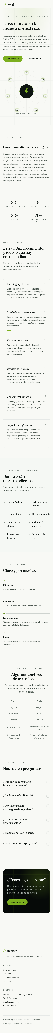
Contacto (7, 981)
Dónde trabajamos (11, 978)
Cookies (28, 1024)
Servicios (7, 974)
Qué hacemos (34, 58)
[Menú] (47, 4)
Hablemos (11, 58)
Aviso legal (7, 1024)
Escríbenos (16, 902)
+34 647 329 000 (10, 1005)
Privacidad (18, 1024)
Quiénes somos (9, 970)
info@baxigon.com (11, 1002)
